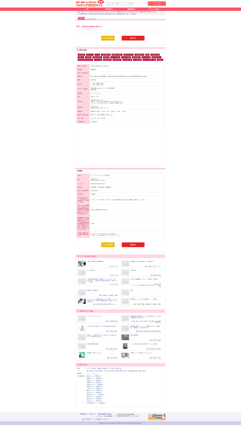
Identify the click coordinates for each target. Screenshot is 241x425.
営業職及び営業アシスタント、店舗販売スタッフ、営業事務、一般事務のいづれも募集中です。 (145, 327)
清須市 (118, 371)
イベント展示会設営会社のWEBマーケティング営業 (143, 344)
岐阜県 (136, 371)
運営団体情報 (83, 414)
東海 (88, 371)
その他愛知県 (130, 371)
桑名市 (144, 371)
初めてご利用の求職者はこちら (156, 2)
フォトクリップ (91, 18)
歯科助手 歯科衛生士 (92, 290)
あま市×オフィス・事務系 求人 (94, 401)
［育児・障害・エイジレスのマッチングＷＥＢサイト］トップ (92, 12)
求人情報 (133, 14)
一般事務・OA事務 (101, 368)
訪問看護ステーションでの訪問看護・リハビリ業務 (143, 299)
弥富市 (121, 371)
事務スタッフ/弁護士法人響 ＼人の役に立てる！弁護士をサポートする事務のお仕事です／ (102, 335)
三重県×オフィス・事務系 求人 (94, 382)
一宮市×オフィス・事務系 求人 (94, 388)
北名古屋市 (113, 371)
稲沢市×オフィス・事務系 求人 (94, 392)
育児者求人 (109, 9)
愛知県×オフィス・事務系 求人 (94, 378)
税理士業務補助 (134, 335)
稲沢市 (108, 371)
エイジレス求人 (154, 9)
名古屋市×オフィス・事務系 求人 (95, 384)
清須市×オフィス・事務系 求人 (94, 396)
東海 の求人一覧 (133, 12)
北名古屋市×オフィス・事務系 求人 (95, 394)
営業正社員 (133, 270)
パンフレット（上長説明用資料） (104, 416)
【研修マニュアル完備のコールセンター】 (141, 353)
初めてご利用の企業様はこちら (156, 4)
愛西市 (101, 371)
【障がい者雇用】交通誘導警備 (95, 261)
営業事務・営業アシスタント (94, 353)
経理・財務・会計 (117, 368)
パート (89, 373)
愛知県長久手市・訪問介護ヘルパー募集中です (142, 261)
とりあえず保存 (108, 38)
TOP (87, 9)
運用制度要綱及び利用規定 (105, 414)
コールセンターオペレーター (94, 316)
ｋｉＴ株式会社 (91, 270)
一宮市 (104, 371)
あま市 (125, 371)
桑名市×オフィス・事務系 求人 (94, 390)
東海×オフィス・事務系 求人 (94, 376)
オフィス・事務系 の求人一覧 (118, 12)
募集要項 (81, 18)
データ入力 (109, 368)
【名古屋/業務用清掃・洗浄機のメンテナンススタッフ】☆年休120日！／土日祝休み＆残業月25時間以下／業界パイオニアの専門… (102, 281)
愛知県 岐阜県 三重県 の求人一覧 (147, 12)
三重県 (139, 371)
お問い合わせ (92, 414)
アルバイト (94, 373)
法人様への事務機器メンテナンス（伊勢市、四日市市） (144, 279)
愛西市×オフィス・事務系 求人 (94, 386)
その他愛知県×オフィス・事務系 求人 (96, 403)
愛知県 (91, 371)
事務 (131, 290)
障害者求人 (132, 9)
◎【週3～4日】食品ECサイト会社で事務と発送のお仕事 (101, 326)
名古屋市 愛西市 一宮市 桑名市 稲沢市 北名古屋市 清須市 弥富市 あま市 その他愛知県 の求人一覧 (103, 14)
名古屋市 (96, 371)
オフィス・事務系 (91, 368)
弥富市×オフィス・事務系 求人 (94, 399)
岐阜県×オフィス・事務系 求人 (94, 380)
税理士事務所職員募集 (92, 344)
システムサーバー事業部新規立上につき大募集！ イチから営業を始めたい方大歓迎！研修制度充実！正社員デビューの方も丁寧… (102, 301)
